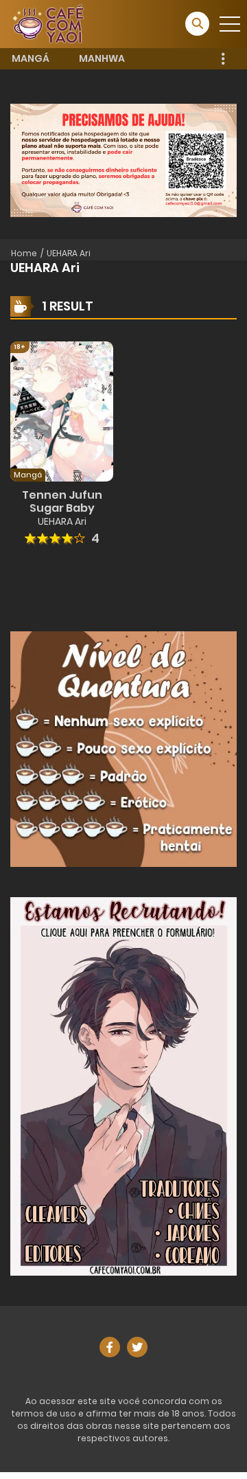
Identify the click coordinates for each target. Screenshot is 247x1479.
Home (24, 253)
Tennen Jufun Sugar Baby (62, 501)
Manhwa (102, 58)
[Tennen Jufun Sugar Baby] (61, 410)
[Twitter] (137, 1347)
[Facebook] (109, 1347)
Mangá (30, 58)
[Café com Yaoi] (48, 23)
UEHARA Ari (69, 253)
